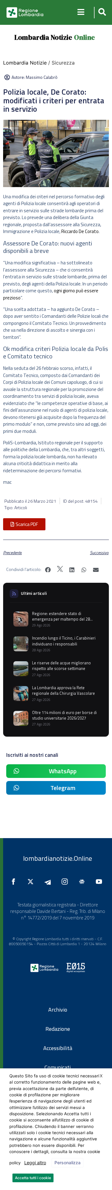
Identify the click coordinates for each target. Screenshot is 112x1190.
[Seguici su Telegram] (49, 881)
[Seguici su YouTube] (100, 881)
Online (84, 37)
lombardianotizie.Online (57, 858)
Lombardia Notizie (43, 37)
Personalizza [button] (67, 1162)
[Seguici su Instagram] (66, 881)
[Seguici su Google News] (83, 881)
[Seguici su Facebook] (15, 881)
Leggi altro (35, 1162)
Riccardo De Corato (80, 231)
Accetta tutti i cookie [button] (33, 1177)
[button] (101, 12)
